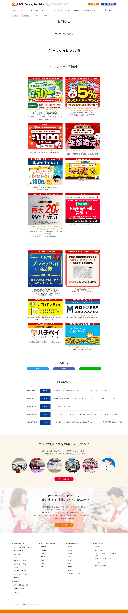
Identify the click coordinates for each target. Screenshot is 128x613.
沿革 (69, 556)
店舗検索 (110, 10)
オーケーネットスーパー (62, 10)
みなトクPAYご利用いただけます (82, 316)
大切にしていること (19, 10)
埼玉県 (42, 560)
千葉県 (42, 553)
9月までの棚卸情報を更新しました (64, 406)
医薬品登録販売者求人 (100, 565)
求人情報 (93, 4)
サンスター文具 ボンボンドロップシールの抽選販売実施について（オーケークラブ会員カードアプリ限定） (86, 414)
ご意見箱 (16, 567)
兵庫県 (42, 566)
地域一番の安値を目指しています (22, 564)
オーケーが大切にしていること (23, 547)
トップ (15, 15)
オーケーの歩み (72, 570)
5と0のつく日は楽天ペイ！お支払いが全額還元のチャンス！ (82, 151)
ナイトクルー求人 (99, 562)
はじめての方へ (18, 554)
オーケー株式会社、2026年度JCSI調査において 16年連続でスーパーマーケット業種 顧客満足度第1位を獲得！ (87, 422)
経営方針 (70, 550)
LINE (90, 368)
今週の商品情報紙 (108, 4)
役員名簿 (70, 560)
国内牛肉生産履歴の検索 (21, 585)
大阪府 (42, 563)
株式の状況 (70, 566)
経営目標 (70, 553)
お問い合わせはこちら (64, 479)
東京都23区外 (44, 550)
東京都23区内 (44, 546)
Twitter (38, 368)
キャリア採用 (98, 550)
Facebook (64, 368)
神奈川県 (43, 556)
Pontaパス (82, 180)
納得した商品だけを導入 (20, 570)
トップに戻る (124, 609)
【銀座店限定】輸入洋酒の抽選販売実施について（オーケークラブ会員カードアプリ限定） (81, 390)
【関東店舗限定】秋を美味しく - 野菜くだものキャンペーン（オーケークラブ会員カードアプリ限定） (85, 398)
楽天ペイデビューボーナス (45, 150)
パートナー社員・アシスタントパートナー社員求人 (105, 554)
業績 (69, 563)
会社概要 (70, 546)
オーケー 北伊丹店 (85, 291)
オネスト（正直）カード (20, 560)
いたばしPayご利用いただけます (45, 316)
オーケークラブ (46, 10)
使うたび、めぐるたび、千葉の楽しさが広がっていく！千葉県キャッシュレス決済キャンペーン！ (45, 110)
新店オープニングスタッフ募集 (103, 558)
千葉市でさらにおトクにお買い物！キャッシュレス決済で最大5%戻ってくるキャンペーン (82, 109)
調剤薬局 (76, 10)
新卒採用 (97, 546)
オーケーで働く (64, 525)
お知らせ (26, 15)
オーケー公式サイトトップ (21, 543)
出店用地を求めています (74, 573)
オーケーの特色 (33, 10)
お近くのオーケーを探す (48, 543)
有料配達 (16, 581)
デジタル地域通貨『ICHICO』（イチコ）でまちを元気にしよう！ (82, 347)
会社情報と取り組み (88, 10)
